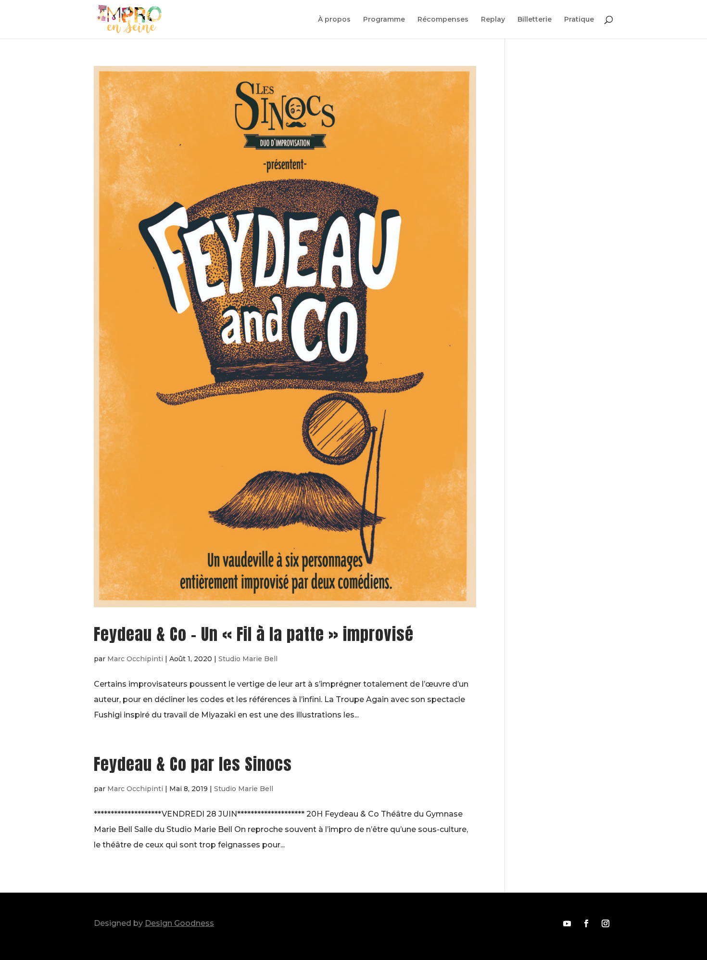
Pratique (579, 20)
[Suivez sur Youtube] (567, 923)
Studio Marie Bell (248, 658)
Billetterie (535, 20)
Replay (493, 20)
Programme (384, 20)
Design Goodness (179, 923)
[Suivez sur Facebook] (586, 923)
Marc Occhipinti (135, 658)
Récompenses (442, 20)
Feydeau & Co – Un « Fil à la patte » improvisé (254, 634)
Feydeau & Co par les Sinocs (193, 764)
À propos (334, 20)
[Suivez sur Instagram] (605, 923)
